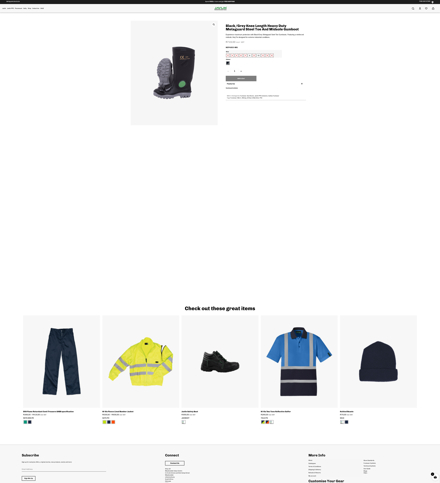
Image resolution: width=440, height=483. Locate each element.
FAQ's (365, 473)
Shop (29, 8)
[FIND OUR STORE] (432, 2)
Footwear (243, 96)
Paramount (18, 8)
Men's (239, 98)
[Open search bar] (413, 8)
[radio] (228, 55)
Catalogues (312, 463)
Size (227, 51)
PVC (261, 98)
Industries (35, 8)
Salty (25, 8)
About (310, 460)
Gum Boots (250, 96)
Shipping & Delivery (314, 469)
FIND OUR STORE (424, 1)
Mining (244, 98)
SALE (42, 8)
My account (312, 476)
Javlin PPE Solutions (261, 96)
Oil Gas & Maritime (253, 98)
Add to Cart (241, 78)
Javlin (4, 8)
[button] (214, 24)
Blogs (365, 471)
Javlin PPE (10, 8)
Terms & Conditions (314, 466)
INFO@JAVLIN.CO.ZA (13, 1)
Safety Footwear (273, 96)
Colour (228, 59)
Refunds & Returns (314, 472)
